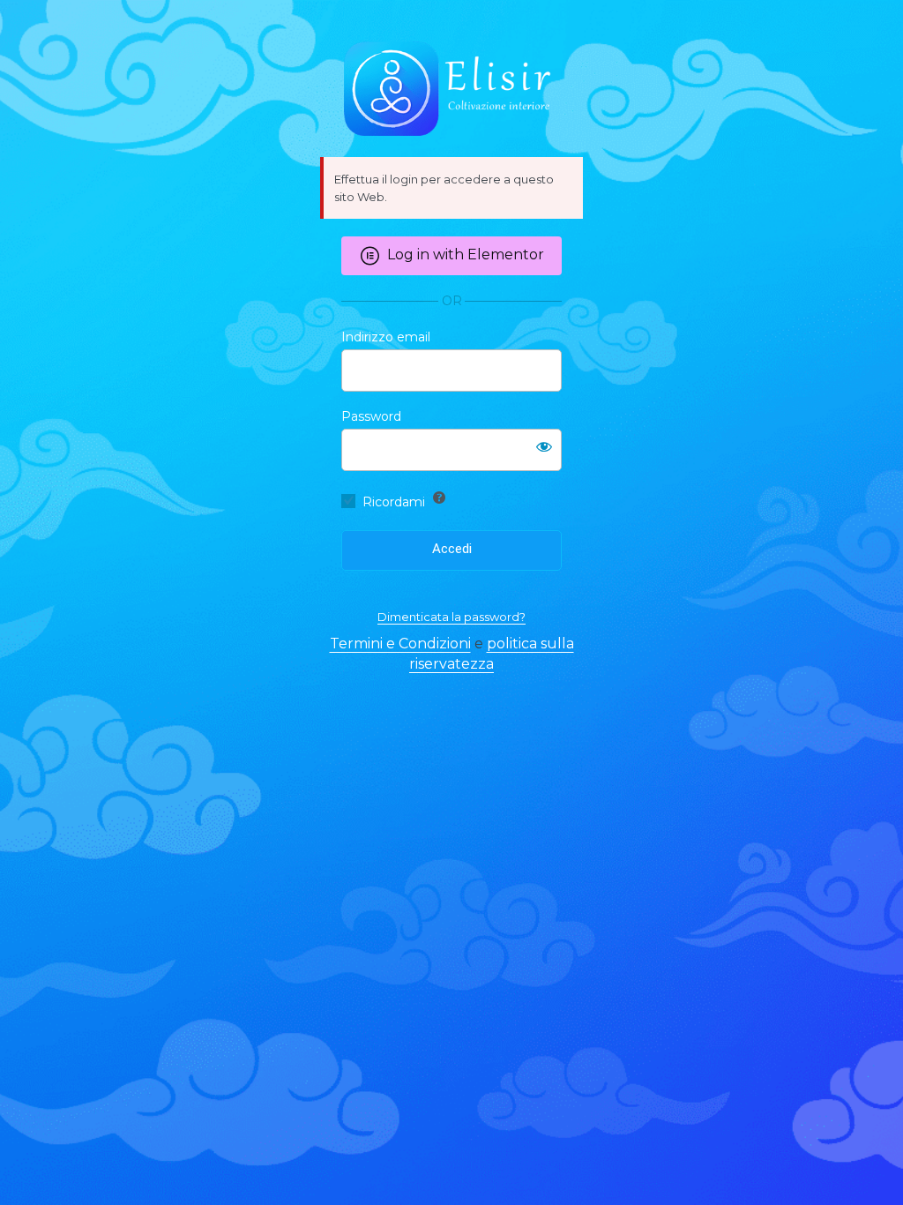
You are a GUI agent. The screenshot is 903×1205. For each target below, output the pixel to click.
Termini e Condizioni (400, 643)
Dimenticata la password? (451, 617)
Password (371, 416)
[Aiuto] (439, 497)
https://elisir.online (451, 88)
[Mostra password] (544, 446)
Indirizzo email (385, 337)
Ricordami (393, 502)
